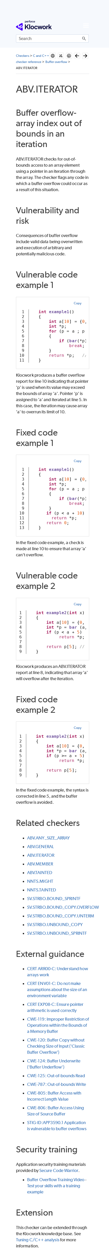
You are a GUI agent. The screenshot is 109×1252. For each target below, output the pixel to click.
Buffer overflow (56, 62)
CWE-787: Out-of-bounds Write (56, 1084)
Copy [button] (77, 303)
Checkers (22, 56)
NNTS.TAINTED (41, 889)
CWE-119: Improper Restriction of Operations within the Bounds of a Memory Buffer (58, 1025)
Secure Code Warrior (58, 1170)
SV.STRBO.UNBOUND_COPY (55, 924)
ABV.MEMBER (40, 863)
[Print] (69, 56)
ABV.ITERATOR (40, 855)
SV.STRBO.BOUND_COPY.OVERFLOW (63, 907)
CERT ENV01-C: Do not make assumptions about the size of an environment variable (57, 989)
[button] (84, 38)
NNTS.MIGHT (40, 881)
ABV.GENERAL (40, 846)
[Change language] (53, 56)
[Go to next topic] (85, 56)
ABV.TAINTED (39, 872)
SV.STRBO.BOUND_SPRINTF (54, 898)
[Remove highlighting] (61, 56)
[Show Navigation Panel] (86, 25)
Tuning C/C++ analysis (37, 1239)
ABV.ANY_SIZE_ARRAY (48, 837)
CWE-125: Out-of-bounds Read (56, 1075)
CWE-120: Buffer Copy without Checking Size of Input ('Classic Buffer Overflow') (56, 1046)
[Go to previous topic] (77, 56)
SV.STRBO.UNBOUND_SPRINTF (57, 933)
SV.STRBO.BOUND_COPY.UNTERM (60, 915)
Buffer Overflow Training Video (55, 1179)
